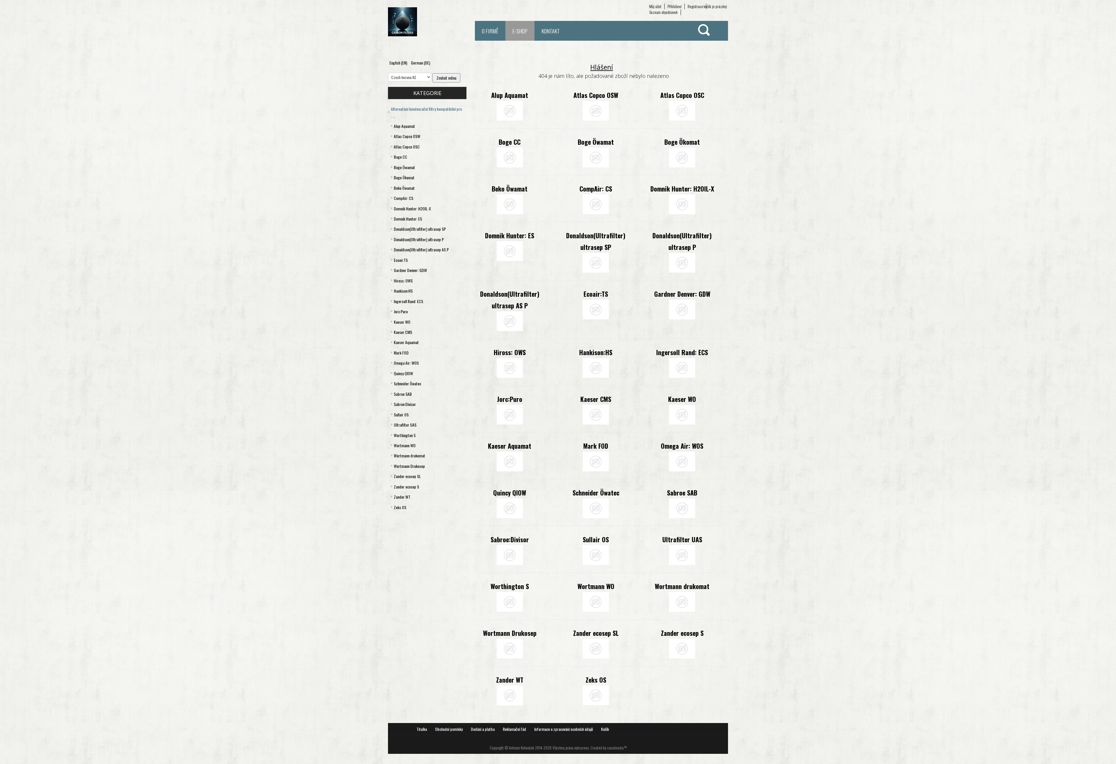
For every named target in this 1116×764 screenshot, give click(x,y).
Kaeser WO (682, 399)
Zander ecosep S (682, 633)
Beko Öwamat (509, 188)
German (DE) (420, 63)
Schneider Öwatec (596, 492)
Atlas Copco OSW (595, 95)
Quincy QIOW (509, 492)
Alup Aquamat (509, 95)
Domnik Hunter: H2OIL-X (682, 188)
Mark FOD (595, 445)
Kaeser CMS (595, 399)
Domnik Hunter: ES (509, 235)
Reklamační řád (514, 729)
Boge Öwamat (596, 141)
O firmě (490, 31)
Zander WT (509, 679)
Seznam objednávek (663, 12)
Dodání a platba (483, 729)
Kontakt (550, 31)
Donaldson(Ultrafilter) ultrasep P (682, 241)
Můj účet (655, 6)
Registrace (695, 6)
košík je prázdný (715, 6)
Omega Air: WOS (682, 445)
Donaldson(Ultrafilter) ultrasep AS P (509, 299)
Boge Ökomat (682, 141)
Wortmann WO (595, 586)
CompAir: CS (596, 188)
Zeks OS (596, 679)
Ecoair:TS (596, 293)
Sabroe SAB (682, 492)
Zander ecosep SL (596, 633)
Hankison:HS (595, 352)
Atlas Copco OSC (682, 95)
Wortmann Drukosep (509, 633)
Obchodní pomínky (449, 729)
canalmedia (615, 748)
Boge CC (510, 141)
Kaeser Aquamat (509, 445)
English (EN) (398, 63)
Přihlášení (675, 6)
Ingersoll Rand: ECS (682, 352)
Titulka (421, 729)
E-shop (519, 31)
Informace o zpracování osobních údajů (563, 729)
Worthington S (510, 586)
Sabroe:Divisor (510, 539)
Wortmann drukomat (682, 586)
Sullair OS (596, 539)
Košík (605, 729)
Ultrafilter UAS (682, 539)
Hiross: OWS (510, 352)
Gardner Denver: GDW (682, 293)
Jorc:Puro (509, 399)
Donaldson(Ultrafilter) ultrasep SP (595, 241)
